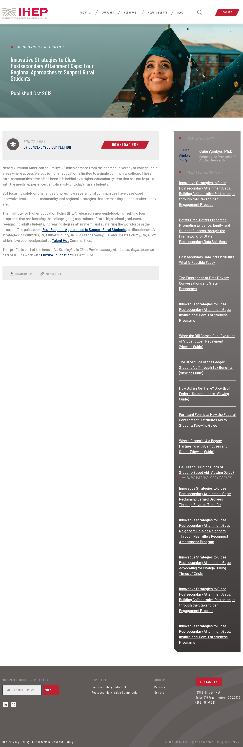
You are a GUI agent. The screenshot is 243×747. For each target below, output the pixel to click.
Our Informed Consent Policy (53, 742)
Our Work (108, 12)
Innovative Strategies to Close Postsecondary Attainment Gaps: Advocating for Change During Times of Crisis (205, 565)
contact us (209, 682)
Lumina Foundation (56, 255)
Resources (131, 12)
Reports (52, 47)
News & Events (157, 12)
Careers (159, 687)
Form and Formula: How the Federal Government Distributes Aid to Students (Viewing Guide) (207, 419)
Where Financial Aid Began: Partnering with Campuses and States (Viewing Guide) (203, 446)
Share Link (53, 274)
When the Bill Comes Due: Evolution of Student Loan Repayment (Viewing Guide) (207, 341)
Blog (180, 12)
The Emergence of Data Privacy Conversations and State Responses (204, 283)
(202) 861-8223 (206, 702)
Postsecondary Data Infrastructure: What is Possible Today (207, 259)
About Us (86, 12)
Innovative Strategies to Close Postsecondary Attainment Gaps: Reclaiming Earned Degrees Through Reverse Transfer (205, 496)
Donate (227, 12)
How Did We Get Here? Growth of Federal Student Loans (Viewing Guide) (204, 393)
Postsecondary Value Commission (116, 692)
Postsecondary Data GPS (109, 687)
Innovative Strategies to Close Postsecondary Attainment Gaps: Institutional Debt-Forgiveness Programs (205, 312)
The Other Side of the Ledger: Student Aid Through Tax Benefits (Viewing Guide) (206, 367)
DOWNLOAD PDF (25, 274)
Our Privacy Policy (16, 742)
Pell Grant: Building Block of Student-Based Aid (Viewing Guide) (206, 469)
